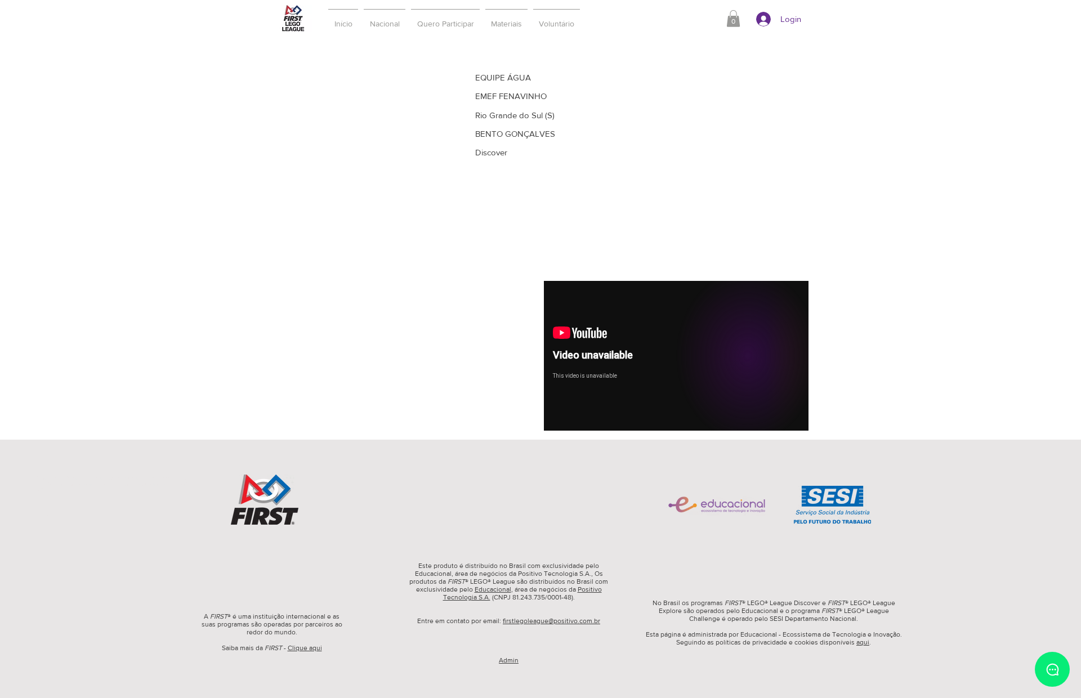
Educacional (493, 589)
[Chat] (1052, 669)
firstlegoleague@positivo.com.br (551, 621)
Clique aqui (305, 648)
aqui (862, 642)
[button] (445, 18)
